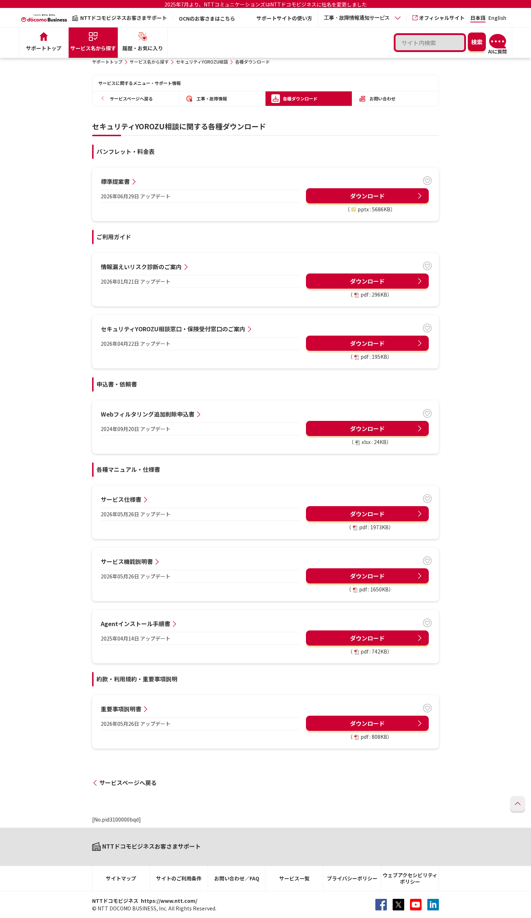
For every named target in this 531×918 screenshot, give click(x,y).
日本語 (477, 18)
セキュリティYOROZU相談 (202, 62)
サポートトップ (107, 62)
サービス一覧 (294, 878)
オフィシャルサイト (442, 17)
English (497, 18)
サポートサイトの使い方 (284, 18)
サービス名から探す (149, 62)
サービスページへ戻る (128, 782)
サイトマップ (121, 878)
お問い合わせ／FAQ (236, 878)
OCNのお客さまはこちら (207, 18)
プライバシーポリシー (352, 878)
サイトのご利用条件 (179, 878)
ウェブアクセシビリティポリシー (410, 878)
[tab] (362, 18)
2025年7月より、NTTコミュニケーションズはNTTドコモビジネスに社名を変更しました (265, 4)
